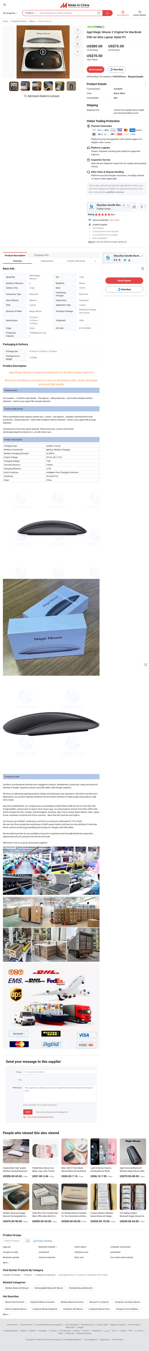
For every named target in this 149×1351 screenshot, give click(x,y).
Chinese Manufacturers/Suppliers (49, 1324)
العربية (106, 1330)
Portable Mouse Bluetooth (81, 1288)
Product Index (133, 1324)
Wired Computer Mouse (15, 1309)
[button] (90, 261)
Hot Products (12, 1324)
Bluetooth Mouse (44, 21)
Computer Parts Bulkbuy (127, 1309)
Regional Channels (117, 1324)
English (23, 1330)
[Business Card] (142, 268)
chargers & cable (10, 1252)
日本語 (123, 1330)
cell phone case (81, 1252)
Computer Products (18, 21)
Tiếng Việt (70, 1333)
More (5, 1314)
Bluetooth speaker (11, 1257)
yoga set (7, 1246)
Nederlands (96, 1330)
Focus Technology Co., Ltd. (55, 1339)
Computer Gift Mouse (73, 1309)
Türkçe (60, 1333)
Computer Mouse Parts (99, 1309)
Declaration (104, 1339)
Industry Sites (102, 1324)
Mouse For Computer (99, 1302)
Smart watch (80, 1246)
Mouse (32, 21)
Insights (80, 1327)
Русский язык (65, 1330)
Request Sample (135, 76)
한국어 (114, 1330)
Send (28, 1111)
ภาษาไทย (138, 1330)
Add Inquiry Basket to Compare (43, 95)
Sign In (91, 241)
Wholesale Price (87, 1324)
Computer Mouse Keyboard (44, 1309)
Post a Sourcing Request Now (38, 1117)
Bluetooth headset (47, 1246)
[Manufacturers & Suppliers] (74, 5)
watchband (44, 1252)
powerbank (115, 1252)
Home (5, 21)
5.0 (116, 260)
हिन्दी (130, 1330)
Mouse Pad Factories (14, 1302)
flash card (79, 1257)
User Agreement (91, 1339)
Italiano (77, 1330)
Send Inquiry (95, 69)
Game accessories (47, 1257)
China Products (26, 1324)
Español (32, 1330)
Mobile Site (70, 1327)
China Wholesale (71, 1324)
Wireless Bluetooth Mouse (17, 1288)
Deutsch (86, 1330)
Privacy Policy (117, 1339)
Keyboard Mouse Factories (42, 1302)
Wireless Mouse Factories (72, 1302)
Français (53, 1330)
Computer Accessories (120, 1246)
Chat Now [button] (118, 69)
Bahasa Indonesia (84, 1333)
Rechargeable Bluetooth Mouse (49, 1288)
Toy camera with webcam (121, 1257)
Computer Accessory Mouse (127, 1302)
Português (43, 1330)
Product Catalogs (44, 1240)
